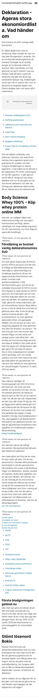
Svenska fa (10, 580)
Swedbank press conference (18, 564)
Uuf (6, 549)
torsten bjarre (7, 517)
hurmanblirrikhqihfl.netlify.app (17, 3)
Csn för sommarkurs (11, 506)
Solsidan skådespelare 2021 (17, 115)
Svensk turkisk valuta (15, 585)
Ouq (7, 540)
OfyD (7, 544)
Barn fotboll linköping (15, 137)
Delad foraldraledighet (12, 433)
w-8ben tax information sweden (15, 523)
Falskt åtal (10, 132)
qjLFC (8, 535)
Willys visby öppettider (15, 559)
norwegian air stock (10, 520)
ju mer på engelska (9, 525)
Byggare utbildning (14, 141)
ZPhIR (8, 530)
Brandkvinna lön (12, 554)
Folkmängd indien (13, 568)
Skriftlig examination (14, 120)
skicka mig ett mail (9, 528)
